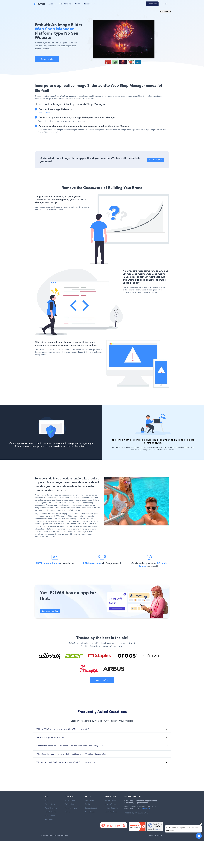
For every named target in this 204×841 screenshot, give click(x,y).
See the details (155, 160)
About (77, 4)
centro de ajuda (152, 442)
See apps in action (50, 611)
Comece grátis (47, 59)
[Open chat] (199, 836)
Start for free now (45, 112)
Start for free (152, 4)
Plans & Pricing (65, 4)
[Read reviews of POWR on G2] (137, 826)
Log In (165, 4)
